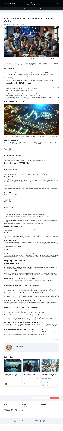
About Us (28, 8)
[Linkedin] (13, 3)
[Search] (58, 3)
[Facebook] (7, 3)
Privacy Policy (34, 8)
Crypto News (8, 11)
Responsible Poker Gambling (26, 406)
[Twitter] (9, 3)
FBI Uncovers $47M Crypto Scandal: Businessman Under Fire (31, 375)
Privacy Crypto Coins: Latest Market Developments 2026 (11, 375)
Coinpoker (43, 406)
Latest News (22, 8)
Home (5, 11)
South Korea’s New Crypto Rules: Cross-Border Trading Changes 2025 (49, 375)
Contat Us (41, 8)
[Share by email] (58, 339)
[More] (20, 384)
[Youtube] (5, 3)
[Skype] (14, 3)
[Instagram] (11, 3)
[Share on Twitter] (56, 339)
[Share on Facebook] (54, 339)
